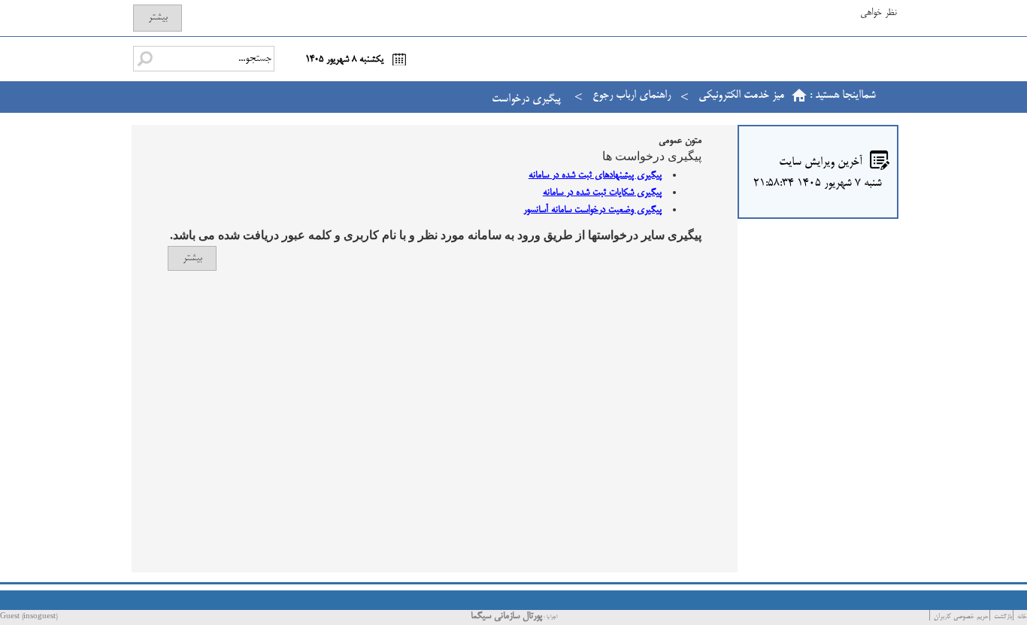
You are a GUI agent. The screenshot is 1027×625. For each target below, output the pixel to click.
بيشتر (158, 17)
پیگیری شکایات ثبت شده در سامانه (602, 193)
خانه (1022, 617)
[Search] (145, 58)
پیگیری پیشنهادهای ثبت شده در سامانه (595, 175)
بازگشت (1003, 617)
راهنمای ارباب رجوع (631, 95)
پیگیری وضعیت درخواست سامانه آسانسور (592, 210)
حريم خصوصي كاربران (961, 617)
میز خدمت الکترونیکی (741, 95)
